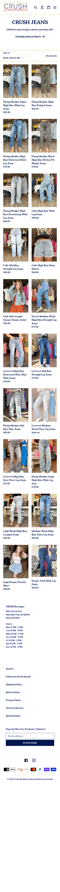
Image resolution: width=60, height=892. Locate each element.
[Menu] (55, 7)
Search (9, 668)
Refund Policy (13, 715)
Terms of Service (14, 708)
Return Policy (13, 692)
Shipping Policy (14, 684)
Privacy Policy (13, 700)
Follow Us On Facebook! (18, 676)
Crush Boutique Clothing (24, 779)
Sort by (6, 53)
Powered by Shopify (44, 779)
